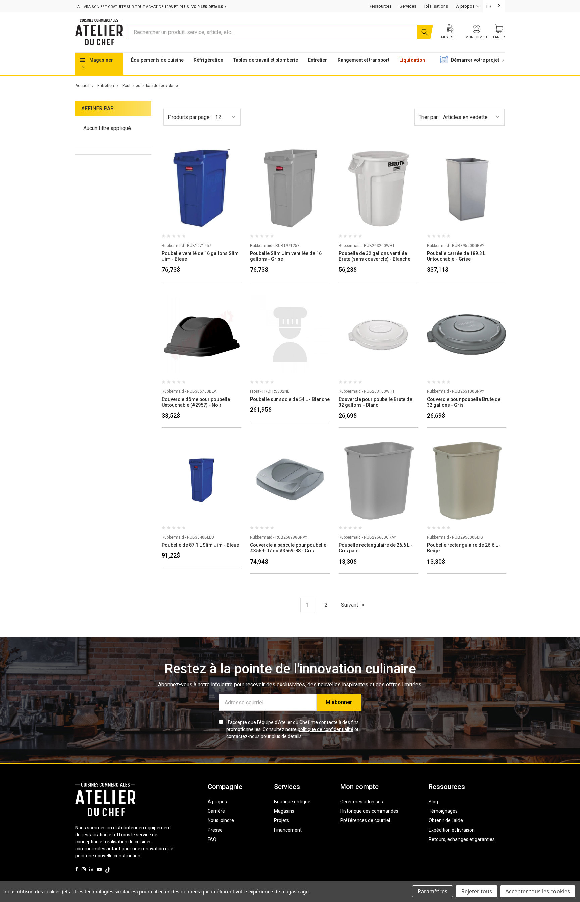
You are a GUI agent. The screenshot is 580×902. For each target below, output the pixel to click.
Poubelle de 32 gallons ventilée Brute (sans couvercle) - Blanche (374, 256)
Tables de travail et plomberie (265, 60)
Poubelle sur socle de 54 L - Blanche (290, 399)
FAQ (212, 839)
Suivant (350, 605)
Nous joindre (221, 820)
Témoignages (443, 811)
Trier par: (429, 117)
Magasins (284, 811)
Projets (281, 820)
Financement (288, 830)
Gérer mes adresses (361, 801)
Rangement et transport (363, 60)
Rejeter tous (476, 891)
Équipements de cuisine (157, 60)
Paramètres (432, 891)
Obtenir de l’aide (446, 820)
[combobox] (494, 6)
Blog (433, 801)
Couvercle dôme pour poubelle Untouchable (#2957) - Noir (196, 402)
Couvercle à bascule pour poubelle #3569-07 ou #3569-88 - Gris (288, 548)
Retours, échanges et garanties (462, 839)
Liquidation (412, 60)
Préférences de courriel (365, 820)
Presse (215, 830)
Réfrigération (208, 60)
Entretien (318, 60)
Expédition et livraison (452, 830)
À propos (217, 801)
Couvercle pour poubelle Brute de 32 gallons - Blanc (375, 402)
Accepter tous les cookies (537, 891)
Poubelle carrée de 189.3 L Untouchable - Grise (456, 256)
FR (488, 6)
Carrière (216, 811)
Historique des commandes (369, 811)
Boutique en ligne (292, 801)
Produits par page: (189, 117)
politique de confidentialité (325, 729)
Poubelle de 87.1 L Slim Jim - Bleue (200, 545)
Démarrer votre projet (475, 60)
